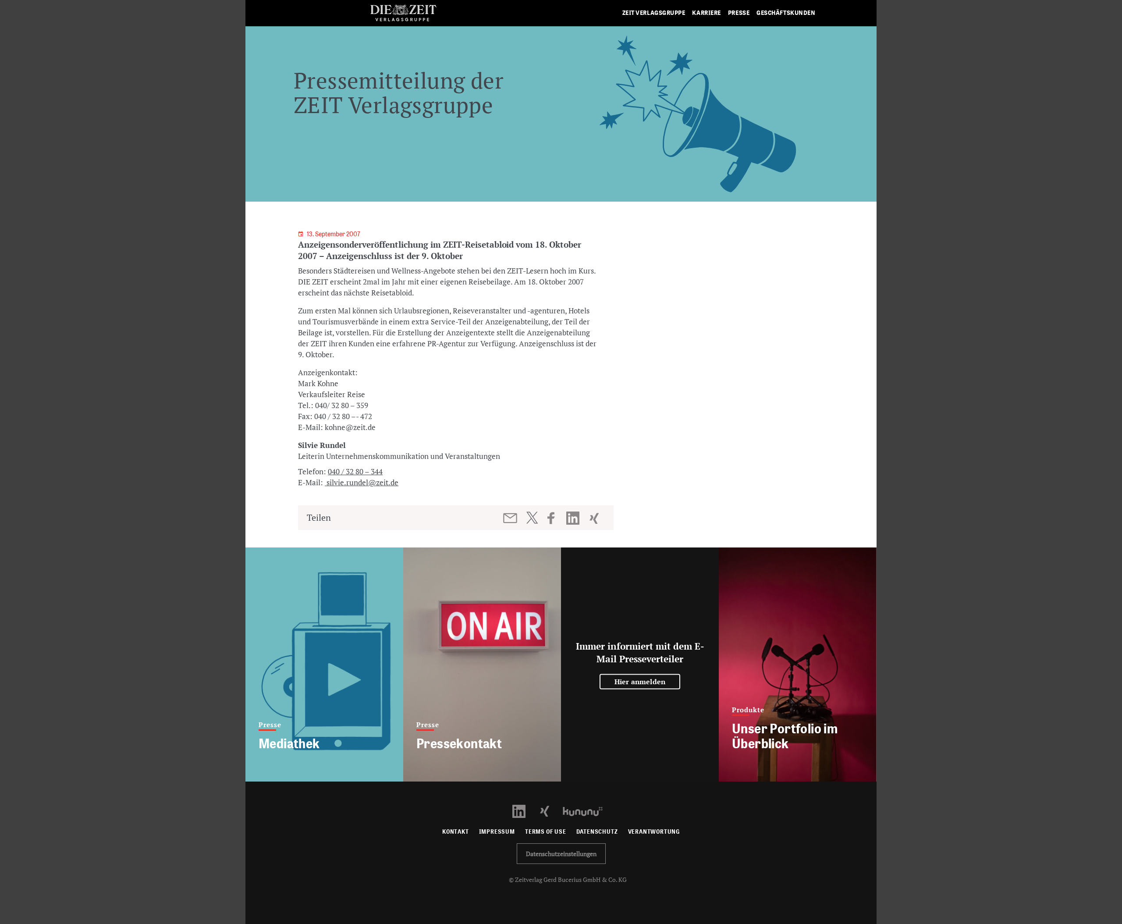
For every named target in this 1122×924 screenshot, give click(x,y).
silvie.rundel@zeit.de (361, 482)
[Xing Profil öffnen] (550, 811)
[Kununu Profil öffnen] (587, 811)
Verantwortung (654, 831)
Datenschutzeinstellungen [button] (561, 853)
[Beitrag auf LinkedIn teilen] (574, 518)
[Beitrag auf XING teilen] (595, 518)
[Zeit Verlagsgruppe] (403, 13)
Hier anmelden (640, 681)
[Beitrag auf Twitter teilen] (532, 518)
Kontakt (455, 831)
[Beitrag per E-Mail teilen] (510, 518)
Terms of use (545, 831)
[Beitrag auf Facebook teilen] (555, 518)
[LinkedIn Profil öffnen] (524, 811)
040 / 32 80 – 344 (355, 471)
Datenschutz (597, 831)
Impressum (497, 831)
